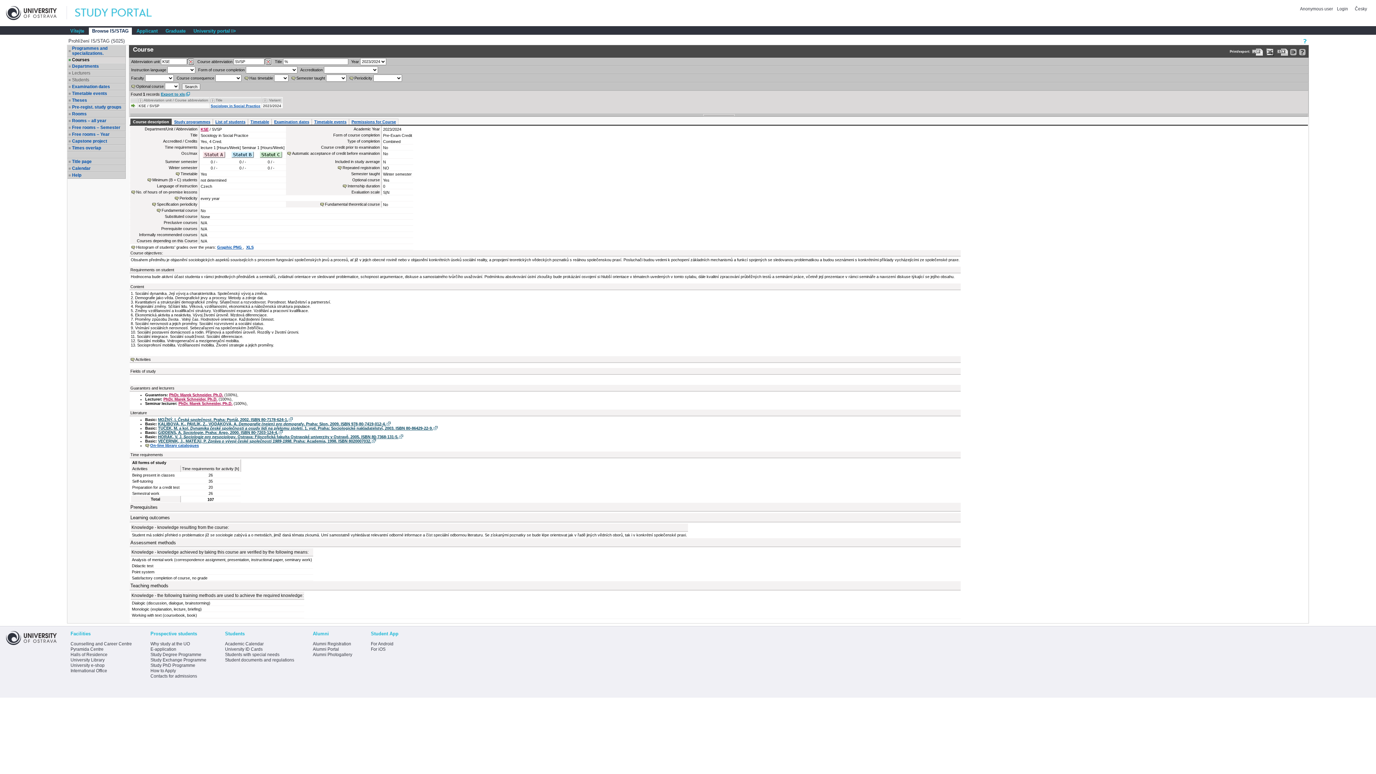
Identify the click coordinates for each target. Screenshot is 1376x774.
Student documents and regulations (259, 660)
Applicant (147, 31)
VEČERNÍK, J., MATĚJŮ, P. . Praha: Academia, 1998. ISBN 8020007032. (264, 441)
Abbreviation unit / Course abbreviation (176, 100)
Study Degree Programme (175, 654)
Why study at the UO (170, 643)
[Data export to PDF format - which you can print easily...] (1257, 52)
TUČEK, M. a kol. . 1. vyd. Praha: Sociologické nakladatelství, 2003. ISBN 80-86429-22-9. (295, 428)
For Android (382, 643)
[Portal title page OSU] (120, 13)
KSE (205, 129)
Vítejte (77, 31)
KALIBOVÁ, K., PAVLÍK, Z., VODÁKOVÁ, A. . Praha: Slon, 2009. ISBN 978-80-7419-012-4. (272, 424)
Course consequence (195, 78)
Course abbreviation (215, 61)
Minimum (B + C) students (174, 180)
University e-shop (88, 665)
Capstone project (89, 141)
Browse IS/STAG (110, 31)
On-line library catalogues (174, 445)
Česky (1361, 8)
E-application (163, 649)
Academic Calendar (244, 643)
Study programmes (192, 122)
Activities (143, 359)
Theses (79, 100)
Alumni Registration (332, 643)
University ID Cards (244, 649)
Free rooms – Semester (96, 127)
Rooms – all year (89, 120)
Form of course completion (221, 70)
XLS (250, 247)
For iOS (378, 649)
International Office (89, 670)
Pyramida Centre (87, 649)
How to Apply (163, 670)
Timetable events (89, 93)
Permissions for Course (374, 122)
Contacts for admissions (173, 676)
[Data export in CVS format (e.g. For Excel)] (1282, 52)
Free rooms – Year (91, 134)
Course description (151, 122)
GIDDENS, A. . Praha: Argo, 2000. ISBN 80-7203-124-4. (218, 432)
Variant (275, 100)
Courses (81, 59)
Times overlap (86, 147)
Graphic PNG (230, 247)
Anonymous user (1317, 8)
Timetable (259, 122)
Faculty (137, 78)
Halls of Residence (89, 654)
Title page (82, 161)
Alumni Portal (326, 649)
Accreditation (311, 70)
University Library (88, 660)
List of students (230, 122)
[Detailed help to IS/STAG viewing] (1302, 52)
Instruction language (148, 70)
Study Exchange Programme (178, 660)
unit (145, 61)
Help (76, 175)
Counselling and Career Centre (101, 643)
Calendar (81, 168)
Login (1342, 8)
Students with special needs (252, 654)
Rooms (79, 113)
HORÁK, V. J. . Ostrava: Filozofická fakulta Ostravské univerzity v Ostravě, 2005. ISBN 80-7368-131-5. (278, 437)
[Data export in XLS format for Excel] (1270, 52)
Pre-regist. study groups (96, 107)
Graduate (176, 31)
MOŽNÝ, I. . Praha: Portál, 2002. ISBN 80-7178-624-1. (223, 419)
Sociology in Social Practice (236, 106)
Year (355, 61)
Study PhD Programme (172, 665)
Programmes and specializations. (90, 51)
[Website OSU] (36, 13)
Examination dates (91, 86)
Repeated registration (361, 168)
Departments (85, 66)
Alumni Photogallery (332, 654)
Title (278, 61)
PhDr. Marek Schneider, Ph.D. (196, 395)
